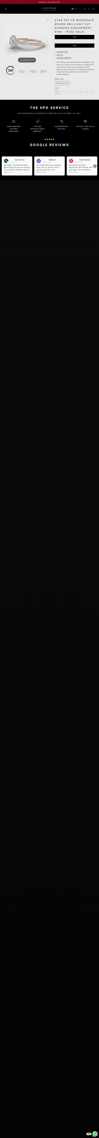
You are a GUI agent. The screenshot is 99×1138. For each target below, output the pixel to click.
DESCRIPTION (62, 52)
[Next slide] (47, 41)
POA (74, 37)
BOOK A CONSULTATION (49, 2)
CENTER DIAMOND (64, 58)
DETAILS (60, 55)
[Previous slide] (7, 41)
